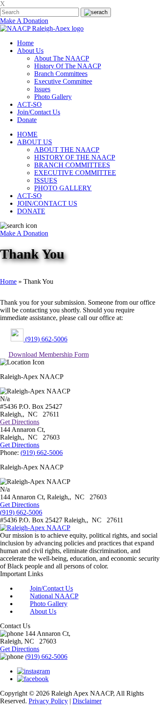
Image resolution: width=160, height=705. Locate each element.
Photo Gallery (53, 96)
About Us (30, 50)
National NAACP (54, 596)
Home (25, 43)
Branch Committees (60, 73)
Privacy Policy (48, 701)
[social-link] (33, 671)
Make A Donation (24, 20)
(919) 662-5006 (45, 339)
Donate (27, 119)
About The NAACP (61, 58)
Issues (42, 89)
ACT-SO (29, 104)
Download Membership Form (49, 354)
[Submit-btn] (96, 12)
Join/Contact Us (38, 112)
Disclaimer (87, 701)
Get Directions (19, 421)
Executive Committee (63, 81)
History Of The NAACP (67, 66)
